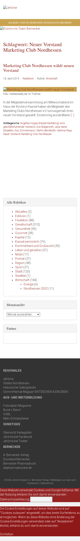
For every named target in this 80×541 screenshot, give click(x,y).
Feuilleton (21, 220)
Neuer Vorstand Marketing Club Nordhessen (27, 134)
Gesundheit (22, 228)
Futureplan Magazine (17, 405)
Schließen (6, 534)
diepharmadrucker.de (17, 467)
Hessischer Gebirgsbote (19, 387)
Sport (19, 267)
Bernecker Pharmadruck (19, 463)
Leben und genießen (28, 250)
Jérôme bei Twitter (15, 441)
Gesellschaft (23, 224)
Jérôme (8, 379)
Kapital (19, 237)
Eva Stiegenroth (45, 126)
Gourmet (21, 233)
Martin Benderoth (46, 130)
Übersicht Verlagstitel (17, 432)
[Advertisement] (40, 166)
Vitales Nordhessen (16, 383)
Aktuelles (21, 211)
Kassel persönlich (27, 241)
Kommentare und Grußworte (34, 246)
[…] (72, 115)
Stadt (18, 271)
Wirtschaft (51, 78)
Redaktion (28, 78)
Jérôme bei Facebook (17, 436)
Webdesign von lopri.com (63, 480)
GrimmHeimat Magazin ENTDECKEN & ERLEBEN (35, 391)
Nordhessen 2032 (36, 288)
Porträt (20, 258)
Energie (28, 284)
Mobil (19, 254)
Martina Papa (64, 130)
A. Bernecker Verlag (16, 455)
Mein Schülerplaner (16, 418)
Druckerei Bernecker (16, 459)
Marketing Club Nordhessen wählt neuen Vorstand (38, 68)
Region (20, 263)
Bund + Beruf (11, 410)
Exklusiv (20, 216)
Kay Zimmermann (25, 130)
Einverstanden (41, 499)
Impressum (33, 483)
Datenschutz (47, 483)
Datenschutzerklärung (14, 499)
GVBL (7, 414)
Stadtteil (20, 275)
